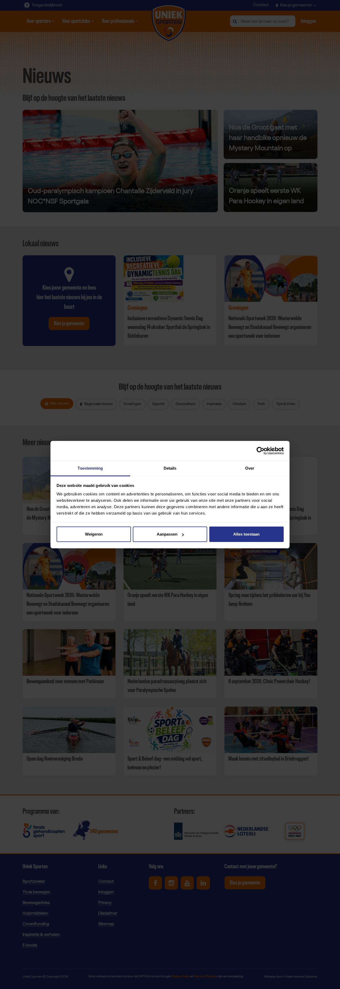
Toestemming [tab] (90, 468)
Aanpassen (167, 534)
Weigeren (94, 534)
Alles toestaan (246, 534)
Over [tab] (249, 468)
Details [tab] (170, 468)
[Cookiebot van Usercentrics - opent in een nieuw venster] (260, 451)
